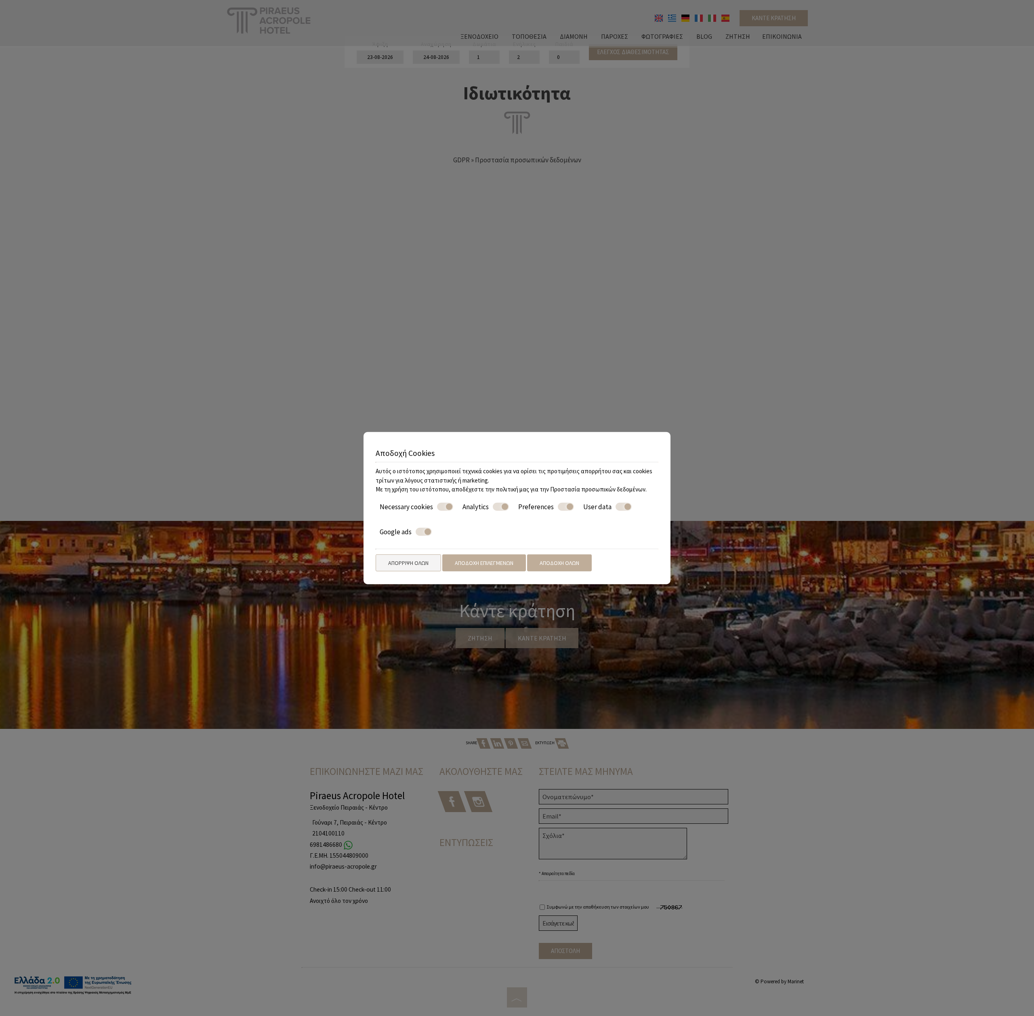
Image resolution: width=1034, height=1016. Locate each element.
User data (597, 506)
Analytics (475, 506)
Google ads (396, 531)
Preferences (536, 506)
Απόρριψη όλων (408, 562)
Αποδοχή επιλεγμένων (484, 562)
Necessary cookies (406, 506)
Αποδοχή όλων (559, 562)
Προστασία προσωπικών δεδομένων (597, 489)
